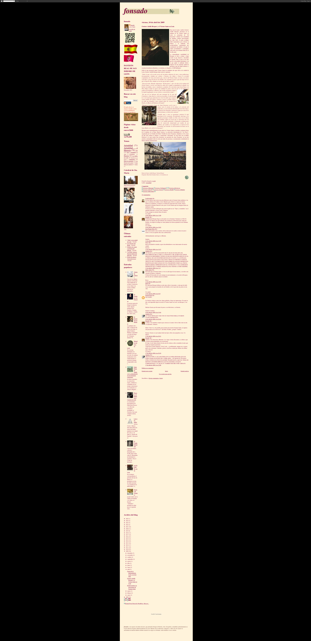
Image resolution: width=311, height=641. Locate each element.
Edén (146, 283)
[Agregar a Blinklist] (179, 190)
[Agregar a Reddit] (168, 190)
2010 (127, 549)
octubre (129, 557)
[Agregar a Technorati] (160, 188)
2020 (127, 529)
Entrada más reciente (147, 371)
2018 (127, 533)
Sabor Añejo (148, 270)
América (147, 251)
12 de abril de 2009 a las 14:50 (153, 241)
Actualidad (128, 145)
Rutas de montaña (128, 161)
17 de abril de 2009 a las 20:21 (153, 336)
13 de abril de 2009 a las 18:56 (153, 282)
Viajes (136, 164)
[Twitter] (155, 191)
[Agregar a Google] (158, 190)
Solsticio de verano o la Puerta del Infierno (132, 248)
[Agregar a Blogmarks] (148, 191)
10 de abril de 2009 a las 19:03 (153, 227)
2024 (127, 521)
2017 (127, 535)
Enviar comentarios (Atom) (156, 378)
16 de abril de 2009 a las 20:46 (153, 319)
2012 (127, 545)
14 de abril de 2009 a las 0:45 (152, 293)
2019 (127, 531)
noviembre (130, 555)
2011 (127, 547)
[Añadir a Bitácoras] (167, 188)
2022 (127, 525)
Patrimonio (132, 159)
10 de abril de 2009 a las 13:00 (153, 215)
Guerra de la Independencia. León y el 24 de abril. (131, 573)
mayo (128, 567)
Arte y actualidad (131, 152)
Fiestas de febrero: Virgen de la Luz (131, 258)
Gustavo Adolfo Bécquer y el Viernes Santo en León (132, 581)
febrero (129, 593)
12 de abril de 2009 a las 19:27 (153, 249)
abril (128, 569)
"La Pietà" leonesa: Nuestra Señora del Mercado (132, 253)
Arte (136, 150)
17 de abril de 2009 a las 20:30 (153, 353)
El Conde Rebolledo (135, 443)
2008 (127, 597)
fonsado (136, 10)
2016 (127, 537)
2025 (127, 518)
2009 (127, 551)
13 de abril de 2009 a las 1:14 (152, 268)
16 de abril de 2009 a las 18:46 (153, 312)
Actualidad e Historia (131, 149)
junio (128, 565)
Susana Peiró (148, 295)
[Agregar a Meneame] (147, 188)
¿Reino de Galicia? (136, 274)
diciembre (130, 553)
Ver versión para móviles (165, 374)
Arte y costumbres (129, 154)
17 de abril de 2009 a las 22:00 (153, 365)
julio (128, 563)
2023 (127, 523)
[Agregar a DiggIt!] (147, 190)
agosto (129, 561)
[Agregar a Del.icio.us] (174, 188)
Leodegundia (148, 198)
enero (129, 595)
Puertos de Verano (136, 491)
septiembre (130, 559)
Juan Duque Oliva (150, 229)
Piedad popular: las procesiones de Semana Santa (132, 587)
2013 (127, 543)
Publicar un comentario (148, 368)
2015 (127, 539)
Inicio (166, 371)
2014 (127, 541)
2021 (127, 527)
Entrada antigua (185, 371)
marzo (129, 591)
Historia (126, 156)
